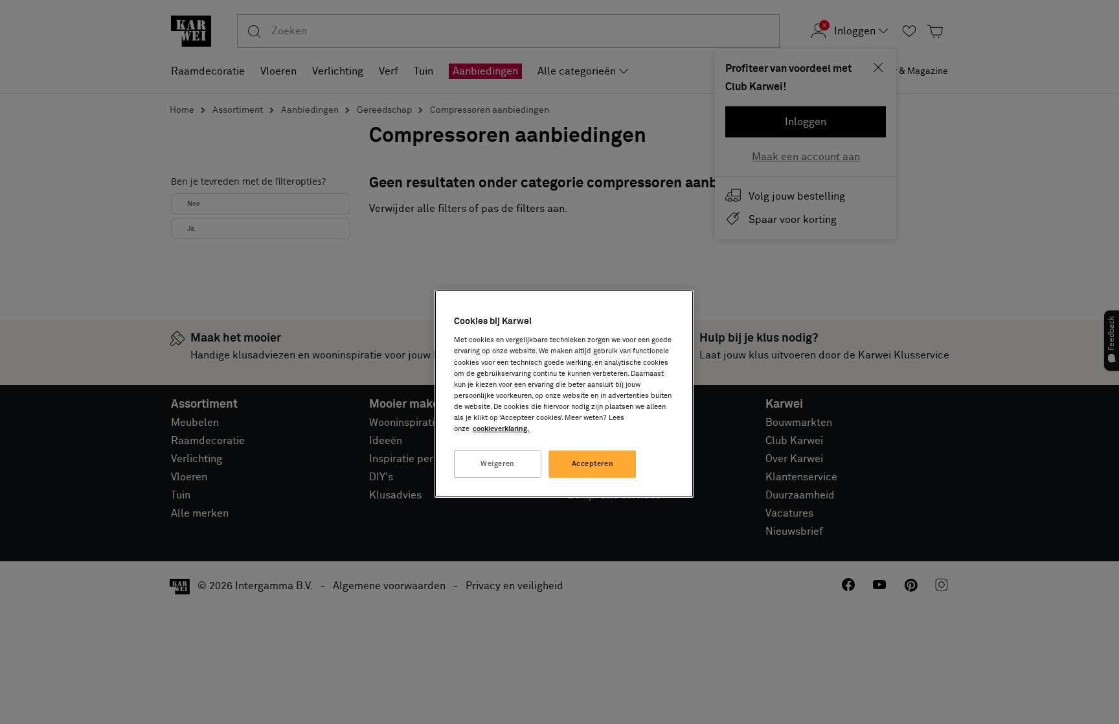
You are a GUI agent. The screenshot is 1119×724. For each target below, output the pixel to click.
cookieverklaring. (501, 428)
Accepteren (593, 463)
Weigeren (497, 463)
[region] (564, 394)
